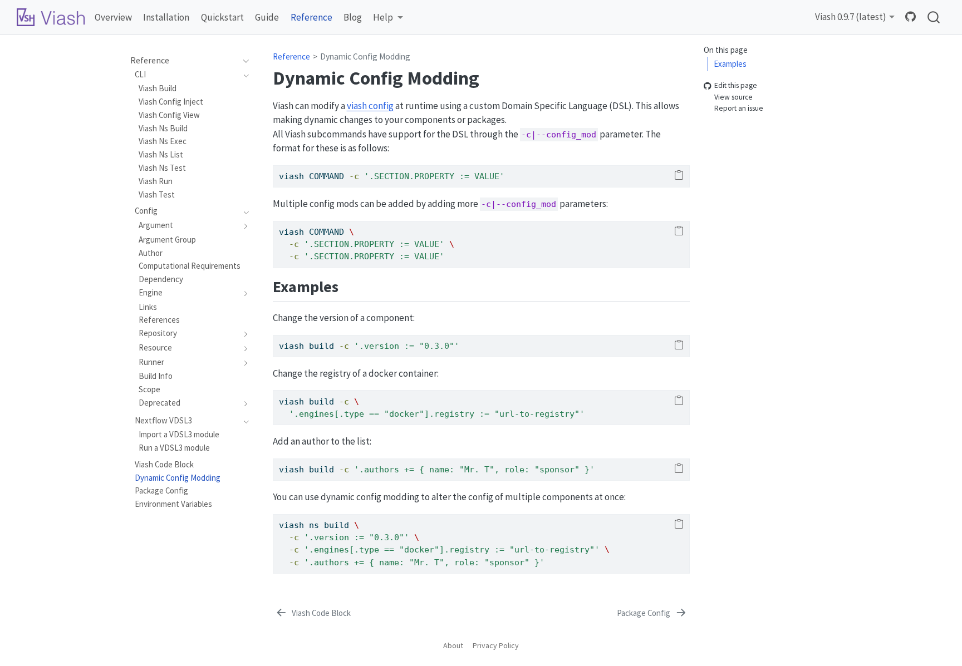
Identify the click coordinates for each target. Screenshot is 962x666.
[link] (388, 17)
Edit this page (735, 86)
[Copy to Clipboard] (679, 176)
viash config (370, 106)
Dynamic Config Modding (365, 56)
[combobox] (934, 17)
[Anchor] (349, 285)
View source (733, 97)
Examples (730, 63)
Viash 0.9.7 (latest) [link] (850, 17)
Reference (291, 56)
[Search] (933, 17)
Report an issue (738, 109)
